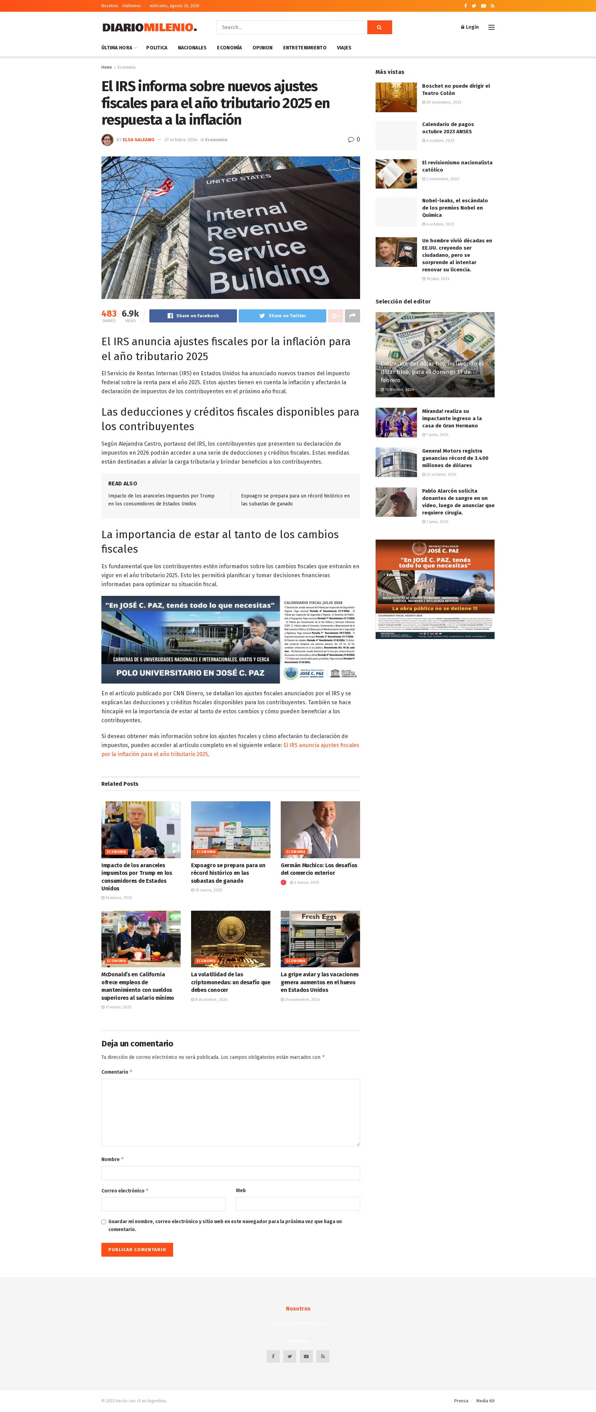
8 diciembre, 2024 (210, 999)
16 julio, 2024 (437, 279)
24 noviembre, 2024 (302, 999)
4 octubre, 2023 (439, 140)
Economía (229, 48)
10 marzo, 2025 (208, 890)
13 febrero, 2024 (399, 389)
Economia (127, 67)
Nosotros (109, 5)
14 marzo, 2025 (118, 898)
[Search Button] (379, 27)
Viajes (344, 48)
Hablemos (131, 5)
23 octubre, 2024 (440, 474)
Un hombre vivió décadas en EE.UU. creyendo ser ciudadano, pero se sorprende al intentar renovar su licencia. (457, 255)
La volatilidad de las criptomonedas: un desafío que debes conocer (230, 982)
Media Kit (485, 1400)
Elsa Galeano (139, 139)
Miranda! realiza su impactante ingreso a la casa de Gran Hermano (452, 418)
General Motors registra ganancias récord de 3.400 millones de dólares (455, 458)
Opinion (262, 48)
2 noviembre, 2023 (442, 179)
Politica (156, 48)
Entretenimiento (305, 48)
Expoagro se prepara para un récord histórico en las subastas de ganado (228, 873)
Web (241, 1190)
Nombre (112, 1159)
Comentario (117, 1071)
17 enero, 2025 (118, 1007)
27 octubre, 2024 (181, 139)
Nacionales (192, 48)
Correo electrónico (125, 1190)
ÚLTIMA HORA (116, 48)
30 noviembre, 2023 (443, 102)
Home (106, 67)
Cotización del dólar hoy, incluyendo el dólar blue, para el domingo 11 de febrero (432, 372)
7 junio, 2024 (436, 435)
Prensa (461, 1400)
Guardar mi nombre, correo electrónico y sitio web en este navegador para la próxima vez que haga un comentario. (225, 1225)
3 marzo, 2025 (306, 882)
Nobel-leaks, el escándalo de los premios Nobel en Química (455, 207)
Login (472, 27)
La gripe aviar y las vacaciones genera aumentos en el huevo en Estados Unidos (320, 982)
